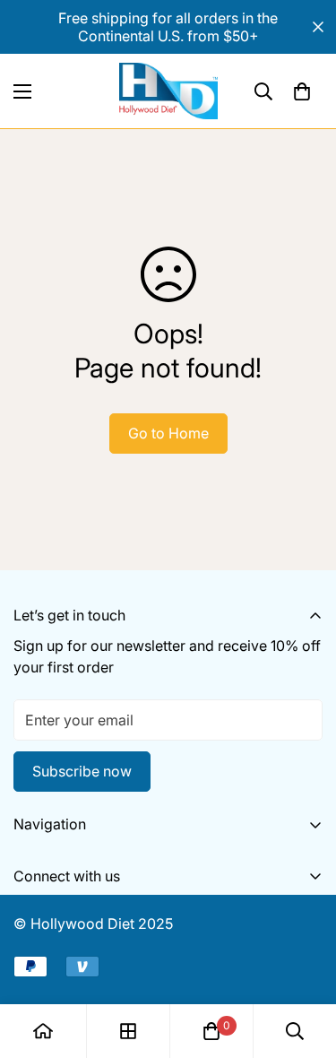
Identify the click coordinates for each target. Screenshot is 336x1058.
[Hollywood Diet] (168, 91)
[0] (302, 91)
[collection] (128, 1031)
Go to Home (168, 433)
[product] (43, 1031)
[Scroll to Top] (304, 963)
